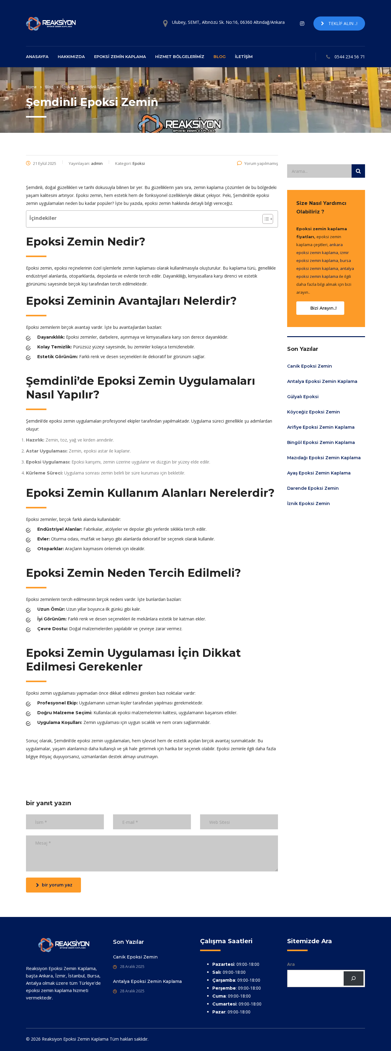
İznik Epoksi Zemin (308, 503)
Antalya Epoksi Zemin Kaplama (322, 381)
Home (31, 86)
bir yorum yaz (57, 885)
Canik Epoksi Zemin (309, 366)
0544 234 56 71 (349, 57)
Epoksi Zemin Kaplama (120, 56)
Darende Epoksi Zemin (313, 488)
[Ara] (354, 978)
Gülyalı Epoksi (303, 396)
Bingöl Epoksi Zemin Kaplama (321, 442)
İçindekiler (43, 217)
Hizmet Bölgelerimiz (179, 56)
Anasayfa (37, 56)
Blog (220, 56)
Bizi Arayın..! (323, 308)
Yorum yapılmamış (261, 163)
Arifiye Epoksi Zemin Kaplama (321, 427)
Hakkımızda (71, 56)
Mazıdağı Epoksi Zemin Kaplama (324, 457)
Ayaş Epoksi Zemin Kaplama (319, 473)
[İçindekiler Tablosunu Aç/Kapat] (265, 219)
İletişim (244, 56)
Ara (291, 964)
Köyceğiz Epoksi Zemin (313, 412)
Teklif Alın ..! (342, 23)
